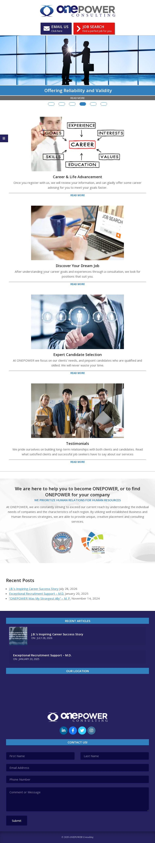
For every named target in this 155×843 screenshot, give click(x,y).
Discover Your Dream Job (77, 265)
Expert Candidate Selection (77, 354)
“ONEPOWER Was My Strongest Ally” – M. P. (40, 598)
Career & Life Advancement (77, 176)
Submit (16, 821)
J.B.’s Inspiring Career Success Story (34, 589)
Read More (77, 98)
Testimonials (77, 443)
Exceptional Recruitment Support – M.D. (36, 593)
